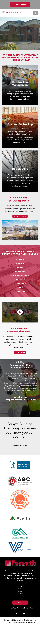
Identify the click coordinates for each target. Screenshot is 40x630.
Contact (20, 596)
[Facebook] (18, 613)
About (20, 586)
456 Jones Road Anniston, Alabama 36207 (20, 608)
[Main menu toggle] (35, 13)
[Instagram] (21, 613)
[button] (20, 4)
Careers (20, 594)
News (20, 591)
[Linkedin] (16, 613)
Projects (20, 589)
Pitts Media (31, 622)
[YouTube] (24, 613)
